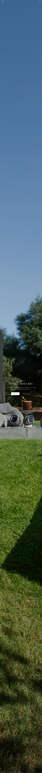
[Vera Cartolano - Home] (3, 1)
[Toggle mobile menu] (40, 2)
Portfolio (15, 393)
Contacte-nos (25, 393)
